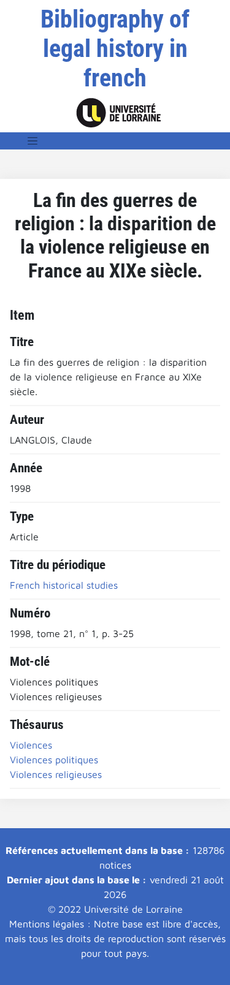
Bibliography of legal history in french (115, 48)
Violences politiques (54, 759)
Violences (31, 744)
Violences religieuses (56, 774)
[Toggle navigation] (32, 140)
